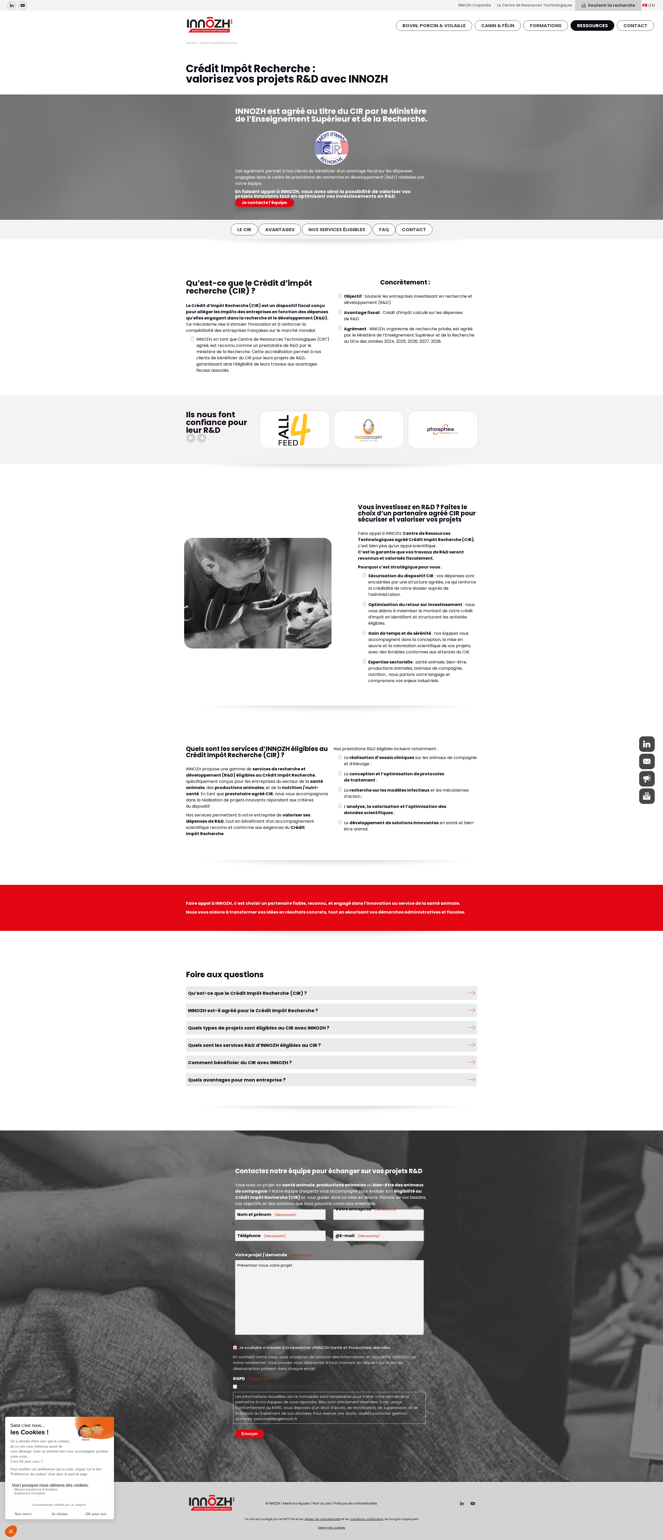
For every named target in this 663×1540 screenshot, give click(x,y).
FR (644, 5)
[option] (295, 429)
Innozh (191, 43)
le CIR (244, 229)
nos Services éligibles (336, 229)
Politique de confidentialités (355, 1503)
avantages (279, 229)
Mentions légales (296, 1503)
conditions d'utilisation (367, 1519)
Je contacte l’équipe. (264, 203)
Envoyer (249, 1434)
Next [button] (201, 438)
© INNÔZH (272, 1503)
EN (652, 5)
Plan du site (322, 1503)
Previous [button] (191, 438)
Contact (414, 229)
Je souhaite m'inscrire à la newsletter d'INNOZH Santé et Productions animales (314, 1347)
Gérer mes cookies (331, 1528)
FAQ (384, 229)
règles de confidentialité (323, 1519)
